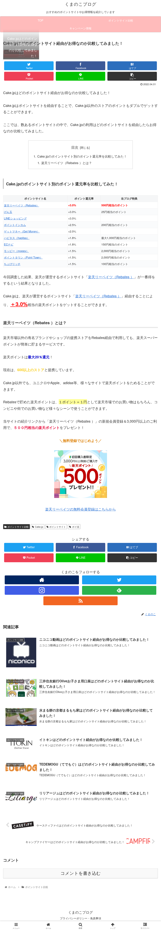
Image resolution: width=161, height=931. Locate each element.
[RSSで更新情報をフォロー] (80, 600)
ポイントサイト (57, 526)
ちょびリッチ (12, 264)
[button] (148, 565)
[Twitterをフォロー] (119, 579)
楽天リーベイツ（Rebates (108, 276)
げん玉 (8, 212)
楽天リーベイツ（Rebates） (21, 205)
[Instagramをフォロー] (42, 590)
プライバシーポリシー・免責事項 (80, 918)
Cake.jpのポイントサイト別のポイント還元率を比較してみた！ (82, 156)
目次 (74, 147)
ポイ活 (75, 526)
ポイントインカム (15, 225)
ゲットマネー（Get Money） (22, 231)
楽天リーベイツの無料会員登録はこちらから (80, 509)
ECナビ (8, 244)
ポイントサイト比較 (18, 526)
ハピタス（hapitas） (16, 238)
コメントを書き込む (80, 873)
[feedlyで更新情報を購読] (119, 590)
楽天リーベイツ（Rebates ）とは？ (66, 162)
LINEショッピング (15, 218)
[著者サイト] (42, 579)
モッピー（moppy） (16, 251)
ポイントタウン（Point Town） (23, 257)
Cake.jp (39, 526)
